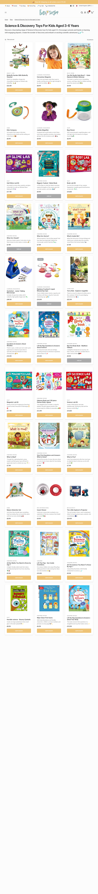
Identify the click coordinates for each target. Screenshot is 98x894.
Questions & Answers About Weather (16, 344)
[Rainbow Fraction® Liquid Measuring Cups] (49, 270)
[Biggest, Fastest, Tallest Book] (49, 164)
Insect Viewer (41, 510)
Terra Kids (70, 288)
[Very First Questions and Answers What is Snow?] (49, 436)
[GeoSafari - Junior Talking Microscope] (19, 270)
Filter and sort (10, 39)
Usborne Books (42, 181)
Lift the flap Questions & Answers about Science (48, 346)
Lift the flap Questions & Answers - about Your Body (79, 618)
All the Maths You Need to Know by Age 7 (19, 564)
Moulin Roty (71, 508)
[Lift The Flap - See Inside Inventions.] (49, 543)
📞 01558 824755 (50, 6)
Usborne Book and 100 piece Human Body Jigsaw (47, 401)
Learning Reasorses (43, 75)
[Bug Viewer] (79, 111)
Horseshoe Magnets (44, 77)
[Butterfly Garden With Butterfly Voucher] (19, 56)
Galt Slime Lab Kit (13, 183)
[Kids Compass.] (19, 111)
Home (6, 19)
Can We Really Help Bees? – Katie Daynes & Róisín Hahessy (78, 76)
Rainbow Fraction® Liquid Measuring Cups (46, 290)
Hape (68, 128)
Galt (8, 181)
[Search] (81, 12)
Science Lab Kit (72, 402)
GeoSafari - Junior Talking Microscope (16, 292)
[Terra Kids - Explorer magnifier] (79, 270)
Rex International (43, 508)
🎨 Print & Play (31, 6)
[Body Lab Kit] (79, 164)
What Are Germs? (43, 236)
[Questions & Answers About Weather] (19, 324)
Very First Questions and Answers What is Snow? (48, 456)
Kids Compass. (12, 130)
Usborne (39, 561)
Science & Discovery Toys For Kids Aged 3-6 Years (27, 19)
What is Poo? (71, 457)
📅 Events (14, 6)
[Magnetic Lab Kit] (19, 381)
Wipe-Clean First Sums (45, 618)
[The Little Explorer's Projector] (79, 490)
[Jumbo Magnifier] (49, 111)
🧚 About (7, 6)
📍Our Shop (22, 6)
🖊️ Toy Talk (40, 6)
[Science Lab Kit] (79, 381)
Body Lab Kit (71, 183)
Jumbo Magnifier (43, 130)
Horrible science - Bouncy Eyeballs (18, 619)
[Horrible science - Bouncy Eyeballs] (19, 598)
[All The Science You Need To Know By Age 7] (79, 543)
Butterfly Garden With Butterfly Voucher (17, 76)
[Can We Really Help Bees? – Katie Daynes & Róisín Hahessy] (79, 56)
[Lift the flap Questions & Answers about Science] (49, 324)
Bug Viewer (71, 130)
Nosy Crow (70, 73)
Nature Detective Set (14, 510)
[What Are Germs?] (49, 217)
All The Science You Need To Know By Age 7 (79, 565)
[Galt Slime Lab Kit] (19, 164)
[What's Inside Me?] (79, 217)
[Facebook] (71, 6)
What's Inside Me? (73, 236)
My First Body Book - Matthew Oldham (77, 346)
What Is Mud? (11, 457)
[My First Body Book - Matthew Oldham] (79, 324)
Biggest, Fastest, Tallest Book (47, 183)
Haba (8, 128)
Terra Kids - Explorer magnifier (77, 291)
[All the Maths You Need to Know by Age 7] (19, 543)
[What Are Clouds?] (19, 217)
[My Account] (85, 12)
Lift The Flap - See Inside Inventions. (45, 564)
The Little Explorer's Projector (77, 510)
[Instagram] (73, 6)
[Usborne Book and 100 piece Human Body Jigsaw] (49, 381)
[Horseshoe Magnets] (49, 56)
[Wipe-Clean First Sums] (49, 598)
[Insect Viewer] (49, 490)
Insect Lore (10, 73)
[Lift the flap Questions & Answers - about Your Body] (79, 598)
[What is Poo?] (79, 436)
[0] (91, 12)
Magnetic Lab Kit (12, 402)
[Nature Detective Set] (19, 490)
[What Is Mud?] (19, 436)
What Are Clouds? (13, 238)
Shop (11, 19)
